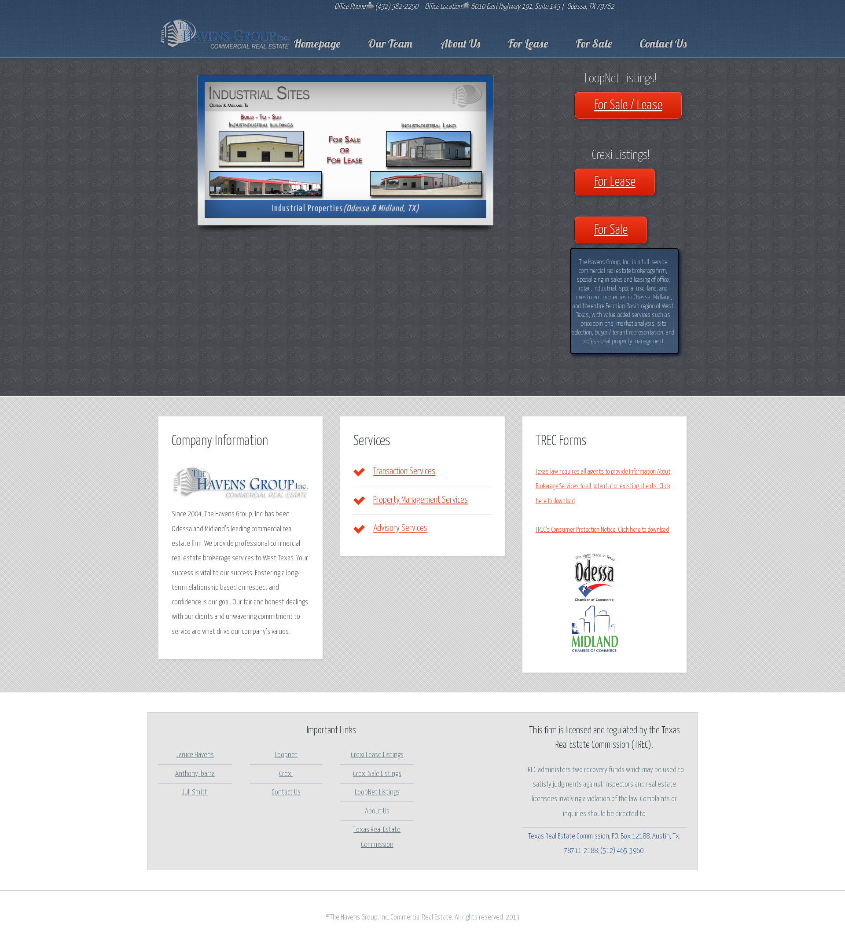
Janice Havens (195, 755)
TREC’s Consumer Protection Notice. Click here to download (602, 529)
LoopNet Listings (377, 792)
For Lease (528, 43)
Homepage (317, 43)
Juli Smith (195, 792)
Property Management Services (420, 500)
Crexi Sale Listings (377, 774)
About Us (460, 43)
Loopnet (286, 755)
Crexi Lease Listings (377, 755)
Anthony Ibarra (195, 774)
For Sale (594, 43)
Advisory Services (400, 528)
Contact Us (663, 43)
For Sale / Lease (628, 105)
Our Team (390, 43)
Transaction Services (404, 471)
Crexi (286, 774)
